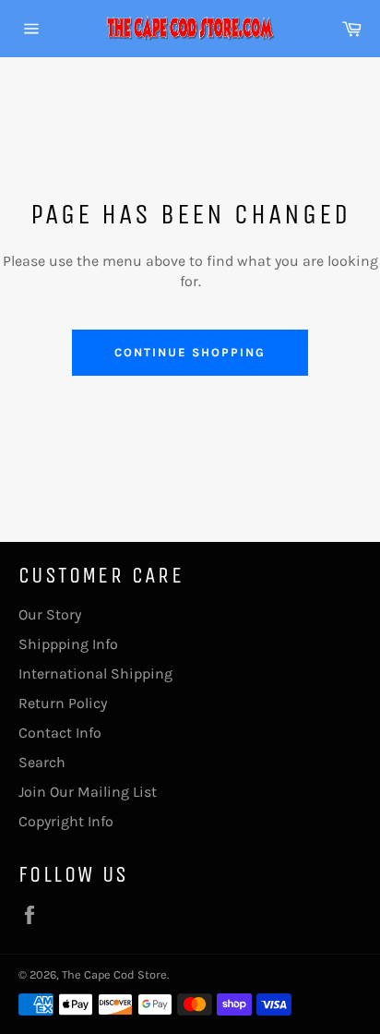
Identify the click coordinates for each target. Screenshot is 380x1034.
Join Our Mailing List (87, 791)
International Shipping (95, 673)
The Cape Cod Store (114, 974)
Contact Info (59, 732)
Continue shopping (189, 352)
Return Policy (62, 703)
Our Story (49, 614)
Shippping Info (68, 644)
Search (41, 762)
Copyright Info (65, 821)
